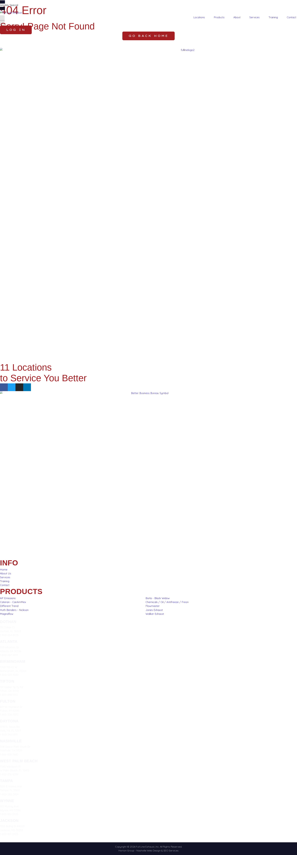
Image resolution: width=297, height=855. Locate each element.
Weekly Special (9, 5)
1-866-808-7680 (9, 754)
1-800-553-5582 (9, 674)
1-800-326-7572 (9, 714)
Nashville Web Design (148, 850)
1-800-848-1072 (9, 694)
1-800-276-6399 (9, 774)
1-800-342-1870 (9, 734)
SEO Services (171, 850)
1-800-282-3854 (9, 794)
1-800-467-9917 (9, 655)
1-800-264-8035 (9, 635)
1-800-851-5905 (9, 814)
